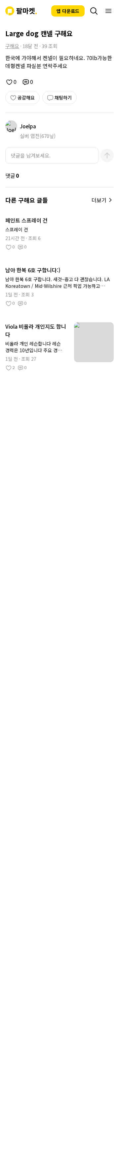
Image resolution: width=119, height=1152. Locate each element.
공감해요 (26, 97)
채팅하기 (63, 97)
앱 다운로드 (68, 11)
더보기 (99, 200)
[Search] (94, 11)
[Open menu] (108, 11)
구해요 (12, 45)
